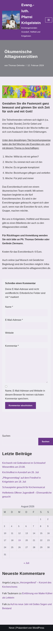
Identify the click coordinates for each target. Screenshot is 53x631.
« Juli (26, 563)
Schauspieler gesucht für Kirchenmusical (23, 487)
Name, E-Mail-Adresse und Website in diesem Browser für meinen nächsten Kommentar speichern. (25, 394)
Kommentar (12, 346)
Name (9, 307)
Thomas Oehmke (16, 65)
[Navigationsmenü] (48, 19)
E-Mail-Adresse (14, 320)
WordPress (38, 628)
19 (19, 540)
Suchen (6, 436)
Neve (11, 628)
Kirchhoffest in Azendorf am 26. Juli (20, 472)
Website (9, 333)
